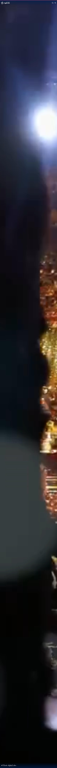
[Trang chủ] (5, 3)
